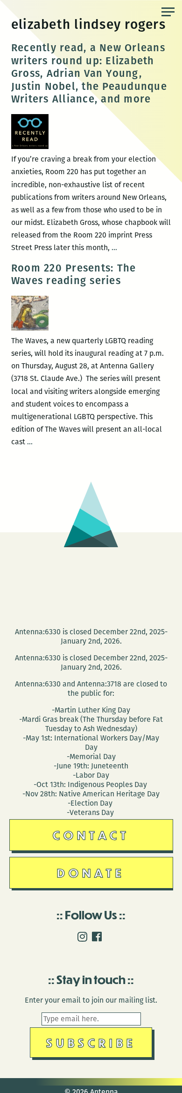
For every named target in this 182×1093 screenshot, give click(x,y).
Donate (91, 872)
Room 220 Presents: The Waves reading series (73, 274)
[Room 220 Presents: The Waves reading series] (30, 328)
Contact (91, 835)
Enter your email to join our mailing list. (91, 1000)
